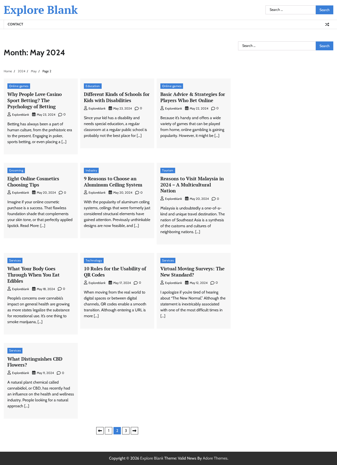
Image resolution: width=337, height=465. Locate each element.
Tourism (167, 170)
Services (15, 260)
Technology (94, 260)
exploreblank (20, 114)
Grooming (16, 170)
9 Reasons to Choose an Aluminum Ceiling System (113, 181)
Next (134, 430)
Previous (100, 430)
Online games (18, 86)
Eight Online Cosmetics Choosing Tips (33, 181)
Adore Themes (215, 458)
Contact (15, 24)
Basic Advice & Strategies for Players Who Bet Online (192, 97)
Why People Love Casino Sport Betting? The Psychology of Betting (34, 100)
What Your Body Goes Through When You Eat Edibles (33, 274)
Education (93, 86)
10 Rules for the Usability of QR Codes (115, 271)
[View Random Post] (327, 24)
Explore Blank (41, 9)
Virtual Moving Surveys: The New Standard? (192, 271)
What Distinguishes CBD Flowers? (34, 362)
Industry (91, 170)
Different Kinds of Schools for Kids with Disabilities (117, 97)
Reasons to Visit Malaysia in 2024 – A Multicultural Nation (192, 184)
